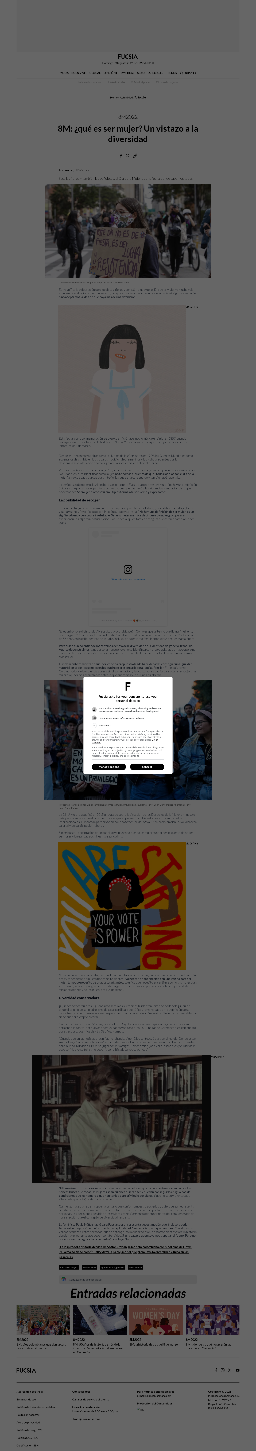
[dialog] (128, 725)
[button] (128, 725)
